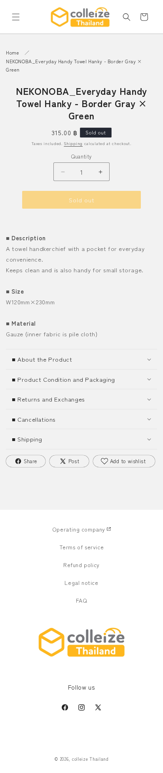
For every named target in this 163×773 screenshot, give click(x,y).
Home (12, 52)
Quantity (81, 156)
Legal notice (81, 582)
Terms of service (81, 547)
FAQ (81, 600)
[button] (16, 17)
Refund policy (81, 565)
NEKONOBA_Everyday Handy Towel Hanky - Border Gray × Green (74, 65)
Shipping (73, 143)
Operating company (78, 529)
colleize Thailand (90, 759)
